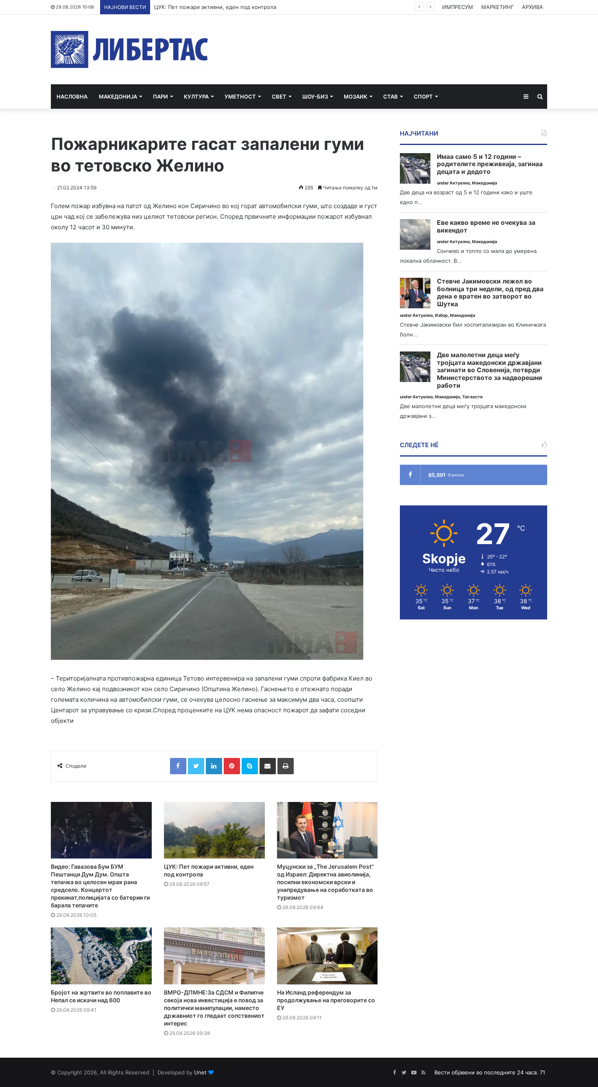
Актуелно (460, 183)
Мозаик (355, 96)
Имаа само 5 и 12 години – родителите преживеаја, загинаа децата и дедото (490, 164)
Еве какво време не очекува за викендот (486, 226)
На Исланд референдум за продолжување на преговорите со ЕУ (326, 1000)
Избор (441, 315)
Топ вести (472, 397)
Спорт (423, 96)
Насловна (72, 96)
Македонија (118, 96)
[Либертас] (129, 49)
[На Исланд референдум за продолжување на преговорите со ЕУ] (327, 955)
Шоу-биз (315, 96)
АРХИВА (532, 7)
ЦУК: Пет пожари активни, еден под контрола (215, 7)
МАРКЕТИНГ (497, 7)
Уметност (240, 96)
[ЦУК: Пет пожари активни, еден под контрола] (214, 830)
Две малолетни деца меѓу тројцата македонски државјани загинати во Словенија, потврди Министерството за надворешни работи (489, 370)
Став (390, 96)
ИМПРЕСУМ (457, 7)
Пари (160, 96)
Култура (196, 96)
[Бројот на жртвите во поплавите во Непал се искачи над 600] (101, 955)
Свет (279, 96)
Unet (200, 1072)
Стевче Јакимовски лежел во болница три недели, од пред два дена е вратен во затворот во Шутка (490, 293)
